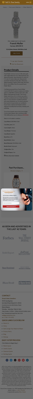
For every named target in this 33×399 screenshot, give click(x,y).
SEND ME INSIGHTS (11, 206)
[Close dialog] (30, 190)
